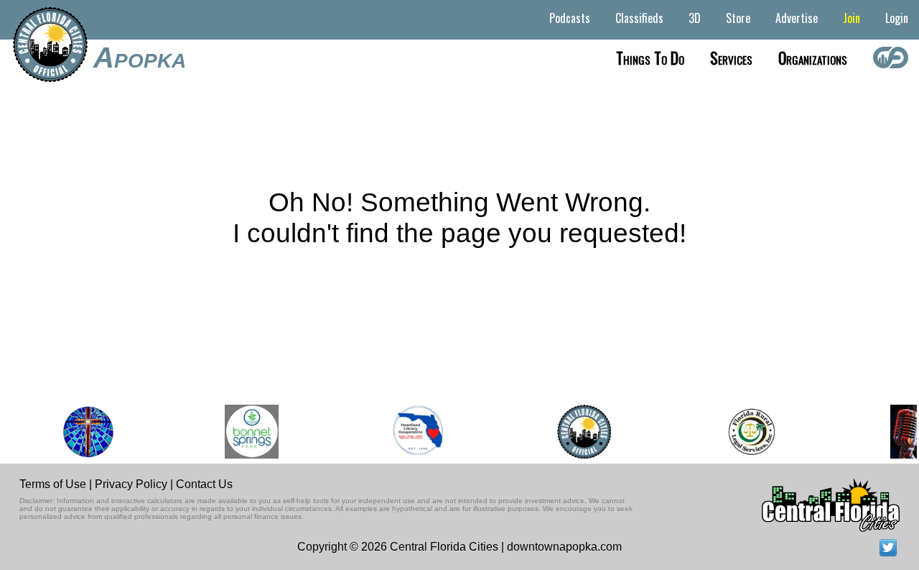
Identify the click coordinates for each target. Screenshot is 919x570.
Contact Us (204, 484)
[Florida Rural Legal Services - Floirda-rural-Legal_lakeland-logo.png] (746, 432)
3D (695, 18)
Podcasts (569, 18)
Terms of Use (52, 484)
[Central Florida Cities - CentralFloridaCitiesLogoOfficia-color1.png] (580, 432)
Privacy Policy (131, 484)
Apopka (139, 57)
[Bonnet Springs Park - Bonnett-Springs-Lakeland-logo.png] (248, 432)
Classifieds (639, 18)
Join (851, 18)
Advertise (796, 18)
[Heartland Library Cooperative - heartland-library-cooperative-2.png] (414, 432)
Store (738, 18)
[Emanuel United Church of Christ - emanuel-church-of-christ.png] (84, 432)
